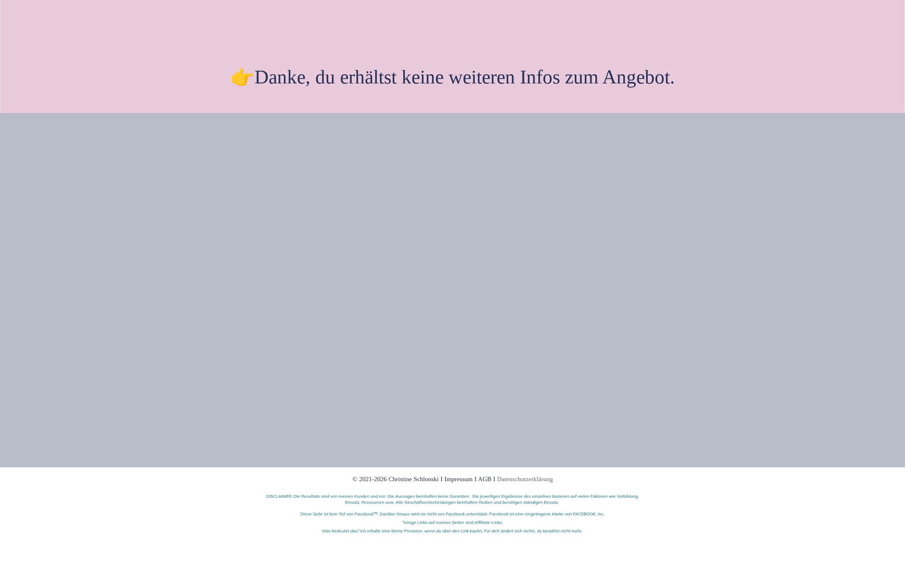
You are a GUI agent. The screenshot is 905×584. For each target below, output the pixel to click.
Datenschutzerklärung (525, 479)
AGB (484, 479)
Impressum (459, 479)
